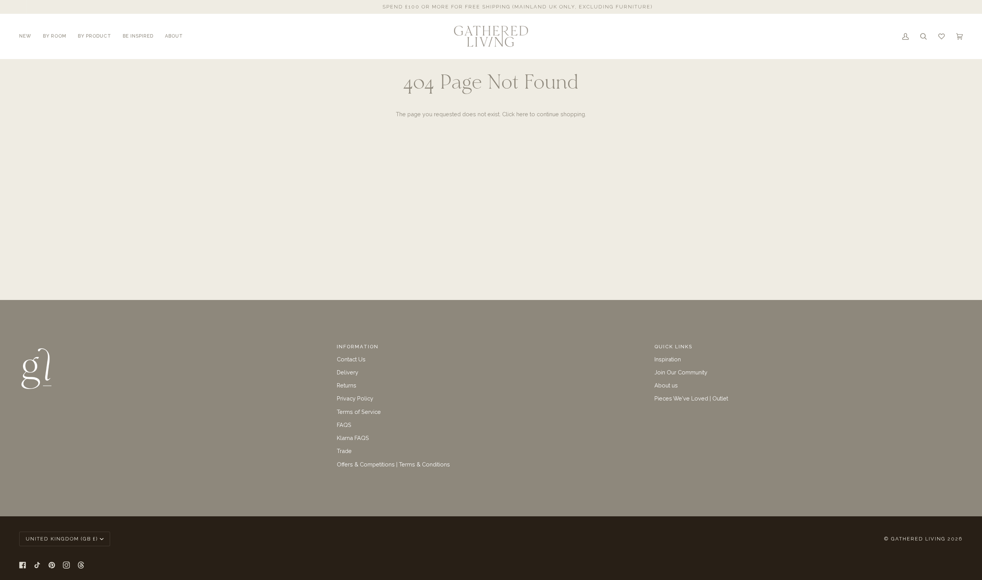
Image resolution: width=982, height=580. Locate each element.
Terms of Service (359, 412)
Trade (344, 451)
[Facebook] (22, 565)
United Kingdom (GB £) (62, 539)
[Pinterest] (51, 565)
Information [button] (358, 346)
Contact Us (351, 359)
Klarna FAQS (353, 438)
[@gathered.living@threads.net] (80, 565)
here (522, 114)
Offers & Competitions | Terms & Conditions (393, 464)
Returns (346, 385)
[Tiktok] (37, 565)
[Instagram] (66, 565)
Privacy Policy (355, 398)
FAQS (344, 425)
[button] (28, 36)
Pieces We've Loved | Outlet (691, 398)
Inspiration (667, 359)
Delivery (347, 372)
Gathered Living (918, 539)
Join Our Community (680, 372)
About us (666, 385)
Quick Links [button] (673, 346)
